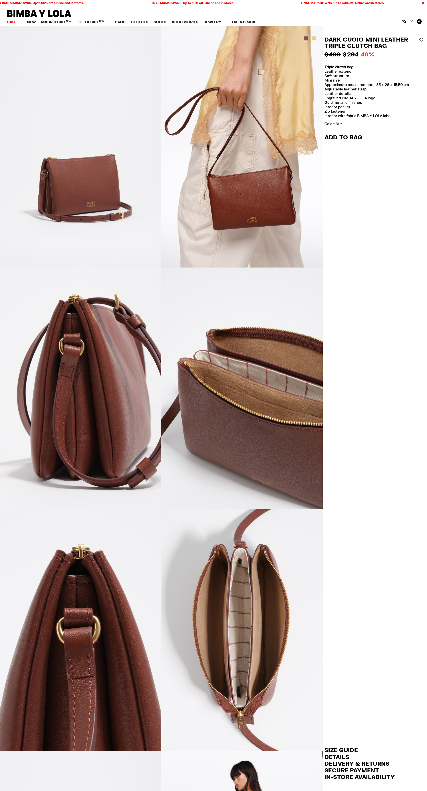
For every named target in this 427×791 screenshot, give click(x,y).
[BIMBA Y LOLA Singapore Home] (39, 16)
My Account (411, 21)
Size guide (341, 750)
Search (403, 21)
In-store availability (359, 776)
